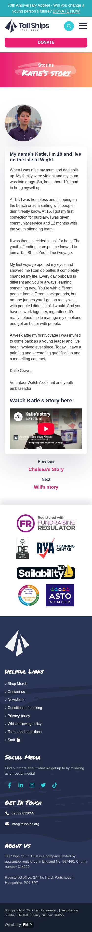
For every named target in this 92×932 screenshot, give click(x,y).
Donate (46, 42)
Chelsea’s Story (46, 469)
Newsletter (16, 699)
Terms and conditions (25, 732)
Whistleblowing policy (25, 724)
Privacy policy (19, 716)
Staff (12, 740)
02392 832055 (22, 813)
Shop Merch (17, 683)
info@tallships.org (25, 824)
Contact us (16, 692)
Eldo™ (28, 925)
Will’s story (46, 487)
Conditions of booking (25, 708)
